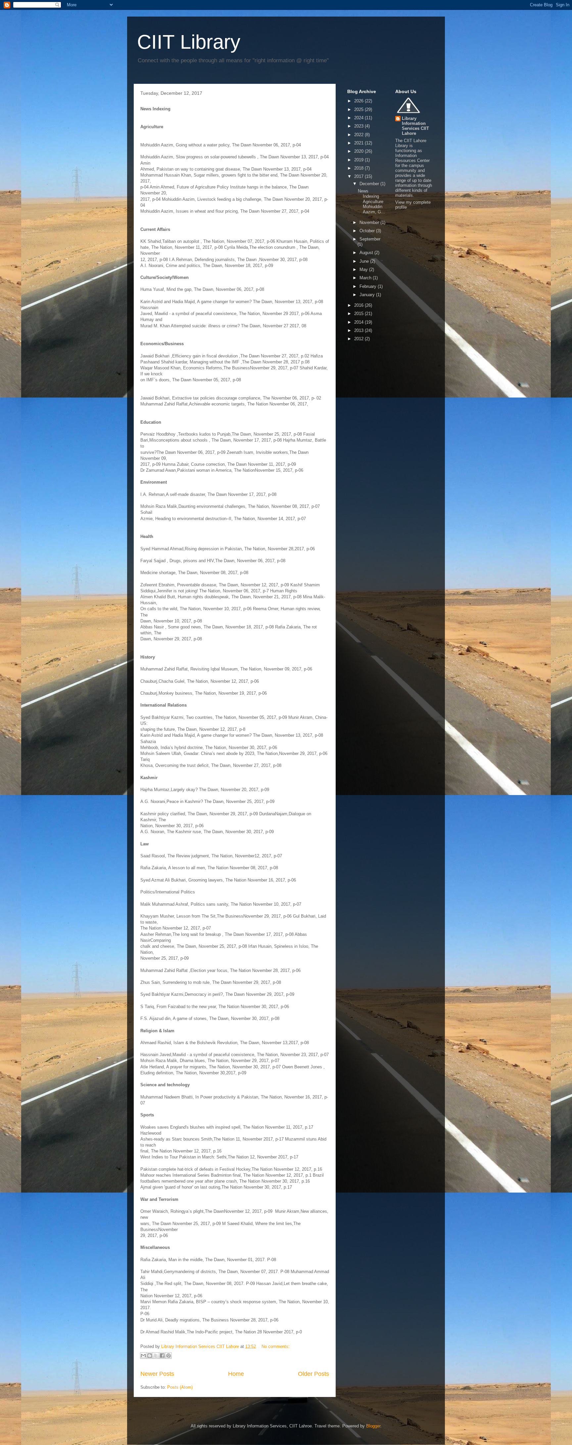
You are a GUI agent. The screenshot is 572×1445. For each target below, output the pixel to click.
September (369, 239)
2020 (359, 151)
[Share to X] (156, 1355)
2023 (359, 126)
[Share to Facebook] (162, 1355)
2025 (359, 109)
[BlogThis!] (149, 1355)
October (367, 230)
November (369, 222)
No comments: (276, 1346)
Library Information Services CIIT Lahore (415, 126)
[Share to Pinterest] (168, 1355)
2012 (359, 338)
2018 (359, 168)
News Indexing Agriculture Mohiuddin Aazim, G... (371, 201)
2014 (359, 322)
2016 (359, 305)
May (364, 269)
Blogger (373, 1425)
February (368, 286)
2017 (359, 176)
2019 (359, 159)
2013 (359, 330)
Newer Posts (157, 1373)
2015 (359, 313)
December (369, 183)
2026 (359, 100)
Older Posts (313, 1373)
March (366, 277)
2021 (359, 142)
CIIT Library (188, 42)
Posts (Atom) (180, 1387)
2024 (359, 117)
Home (236, 1373)
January (367, 294)
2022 (359, 134)
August (366, 252)
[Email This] (143, 1355)
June (364, 261)
